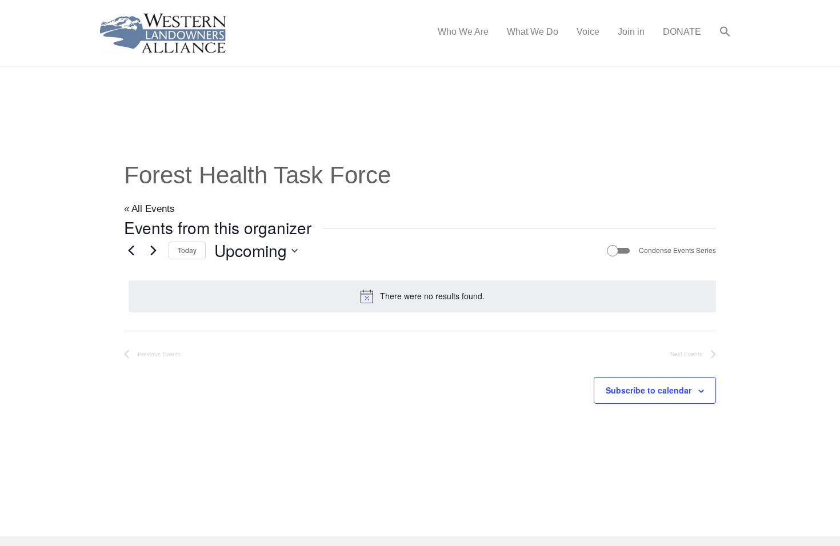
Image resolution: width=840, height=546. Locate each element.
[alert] (422, 296)
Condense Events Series (677, 250)
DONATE (682, 32)
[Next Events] (153, 251)
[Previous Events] (131, 251)
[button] (725, 33)
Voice (588, 32)
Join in (631, 32)
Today (187, 250)
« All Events (149, 208)
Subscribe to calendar (648, 390)
